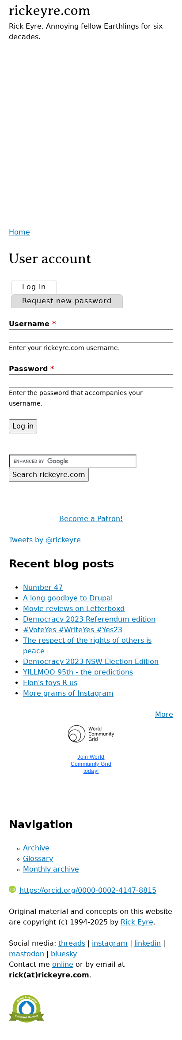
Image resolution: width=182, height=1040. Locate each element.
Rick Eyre (137, 922)
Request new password (67, 301)
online (62, 964)
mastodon (26, 954)
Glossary (38, 858)
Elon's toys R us (50, 682)
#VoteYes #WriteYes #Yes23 (72, 630)
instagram (110, 943)
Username (32, 324)
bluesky (64, 954)
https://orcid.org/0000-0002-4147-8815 (87, 890)
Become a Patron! (91, 518)
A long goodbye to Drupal (68, 598)
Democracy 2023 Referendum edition (89, 619)
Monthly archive (51, 869)
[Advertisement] (91, 133)
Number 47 (43, 587)
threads (71, 943)
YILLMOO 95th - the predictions (78, 672)
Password (31, 369)
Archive (36, 848)
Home (19, 232)
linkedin (147, 943)
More (164, 714)
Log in (39, 287)
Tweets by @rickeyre (45, 540)
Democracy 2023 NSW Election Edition (91, 661)
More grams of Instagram (68, 693)
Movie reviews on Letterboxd (74, 608)
